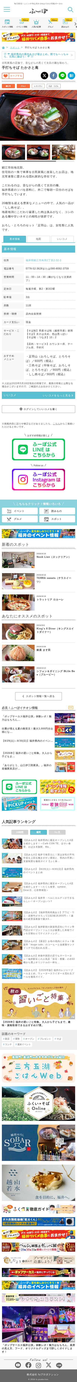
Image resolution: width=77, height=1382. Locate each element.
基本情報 (15, 239)
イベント (21, 27)
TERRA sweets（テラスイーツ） (54, 580)
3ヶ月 (57, 832)
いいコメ (62, 239)
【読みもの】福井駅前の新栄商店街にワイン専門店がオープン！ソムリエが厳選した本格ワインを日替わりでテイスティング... (48, 930)
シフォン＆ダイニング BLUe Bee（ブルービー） (56, 673)
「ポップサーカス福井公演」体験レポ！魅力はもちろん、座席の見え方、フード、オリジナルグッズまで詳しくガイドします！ (38, 1348)
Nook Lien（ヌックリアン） (54, 557)
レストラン (38, 86)
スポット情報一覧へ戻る (40, 696)
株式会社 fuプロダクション (43, 1374)
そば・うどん (53, 86)
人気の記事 (36, 27)
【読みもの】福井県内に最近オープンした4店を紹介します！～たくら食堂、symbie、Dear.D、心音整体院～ (48, 886)
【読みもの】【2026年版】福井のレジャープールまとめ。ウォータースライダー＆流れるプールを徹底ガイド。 (48, 973)
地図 (38, 239)
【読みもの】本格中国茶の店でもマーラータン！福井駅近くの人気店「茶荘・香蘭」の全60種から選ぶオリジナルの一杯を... (49, 959)
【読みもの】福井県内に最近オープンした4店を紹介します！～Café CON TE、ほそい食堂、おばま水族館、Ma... (48, 843)
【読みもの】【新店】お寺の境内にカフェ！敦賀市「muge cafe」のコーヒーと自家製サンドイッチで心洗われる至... (49, 944)
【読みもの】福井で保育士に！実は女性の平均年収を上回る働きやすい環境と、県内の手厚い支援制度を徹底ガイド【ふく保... (48, 858)
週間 (38, 832)
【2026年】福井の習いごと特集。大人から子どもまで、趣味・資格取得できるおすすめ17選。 (36, 1024)
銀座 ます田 (44, 650)
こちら (56, 423)
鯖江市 (8, 86)
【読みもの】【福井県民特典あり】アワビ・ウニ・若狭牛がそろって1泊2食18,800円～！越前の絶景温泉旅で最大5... (48, 915)
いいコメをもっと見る (57, 395)
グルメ (50, 27)
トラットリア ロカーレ (50, 599)
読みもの (65, 27)
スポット (7, 27)
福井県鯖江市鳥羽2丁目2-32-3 (43, 260)
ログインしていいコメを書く (41, 409)
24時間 (19, 832)
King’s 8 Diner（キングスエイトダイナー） (55, 630)
